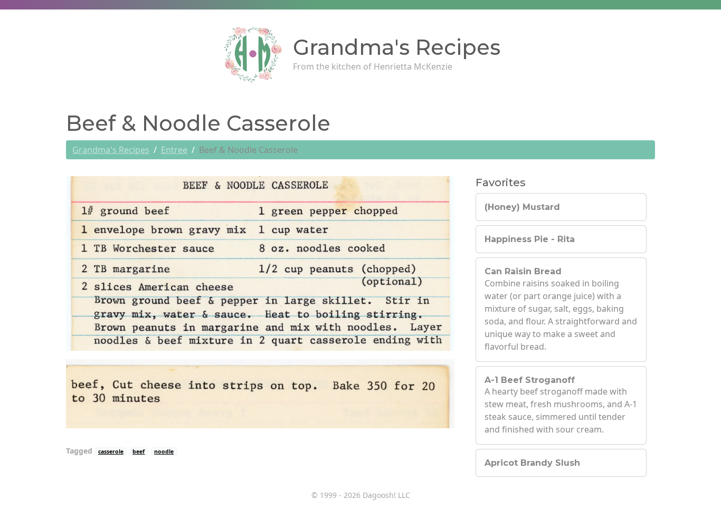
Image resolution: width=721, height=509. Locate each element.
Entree (174, 150)
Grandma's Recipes (110, 150)
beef (138, 451)
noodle (164, 451)
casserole (111, 451)
